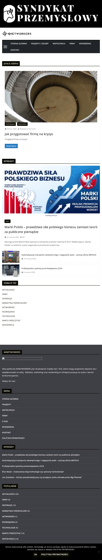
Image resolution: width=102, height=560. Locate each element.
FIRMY (72, 43)
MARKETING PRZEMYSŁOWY (14, 303)
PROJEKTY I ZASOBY (39, 43)
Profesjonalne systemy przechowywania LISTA (42, 268)
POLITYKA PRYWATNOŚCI (13, 438)
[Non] (98, 551)
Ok (35, 554)
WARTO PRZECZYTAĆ (11, 320)
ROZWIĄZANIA (10, 124)
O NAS (5, 421)
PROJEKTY (6, 404)
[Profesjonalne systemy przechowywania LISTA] (10, 270)
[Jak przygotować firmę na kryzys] (51, 96)
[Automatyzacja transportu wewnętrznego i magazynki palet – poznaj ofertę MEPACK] (10, 257)
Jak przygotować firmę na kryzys (29, 134)
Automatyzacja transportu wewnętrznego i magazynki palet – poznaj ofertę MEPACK (59, 255)
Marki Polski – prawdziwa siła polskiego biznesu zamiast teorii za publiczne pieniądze (51, 229)
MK (23, 237)
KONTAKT (15, 50)
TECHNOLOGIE (8, 316)
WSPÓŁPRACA (59, 43)
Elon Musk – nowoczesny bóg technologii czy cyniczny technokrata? (33, 471)
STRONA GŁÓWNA (19, 43)
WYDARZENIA (85, 43)
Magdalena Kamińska (28, 129)
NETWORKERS (8, 307)
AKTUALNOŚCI (8, 290)
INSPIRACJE (7, 298)
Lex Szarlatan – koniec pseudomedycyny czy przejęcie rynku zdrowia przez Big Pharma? (42, 477)
